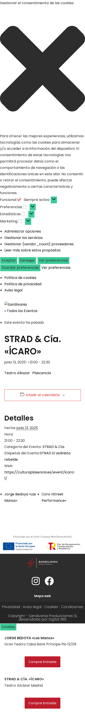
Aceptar (9, 260)
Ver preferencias (53, 260)
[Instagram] (35, 581)
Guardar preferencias (20, 267)
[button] (42, 69)
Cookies (51, 606)
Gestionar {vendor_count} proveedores (39, 244)
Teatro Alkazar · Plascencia (27, 372)
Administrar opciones (22, 231)
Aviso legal (13, 290)
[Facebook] (49, 581)
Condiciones (72, 606)
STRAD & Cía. (53, 446)
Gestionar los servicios (23, 237)
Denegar (27, 260)
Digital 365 (57, 619)
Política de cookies (20, 277)
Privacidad (11, 606)
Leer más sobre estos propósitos (32, 250)
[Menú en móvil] (78, 304)
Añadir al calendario (43, 394)
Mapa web (42, 596)
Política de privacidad (22, 284)
